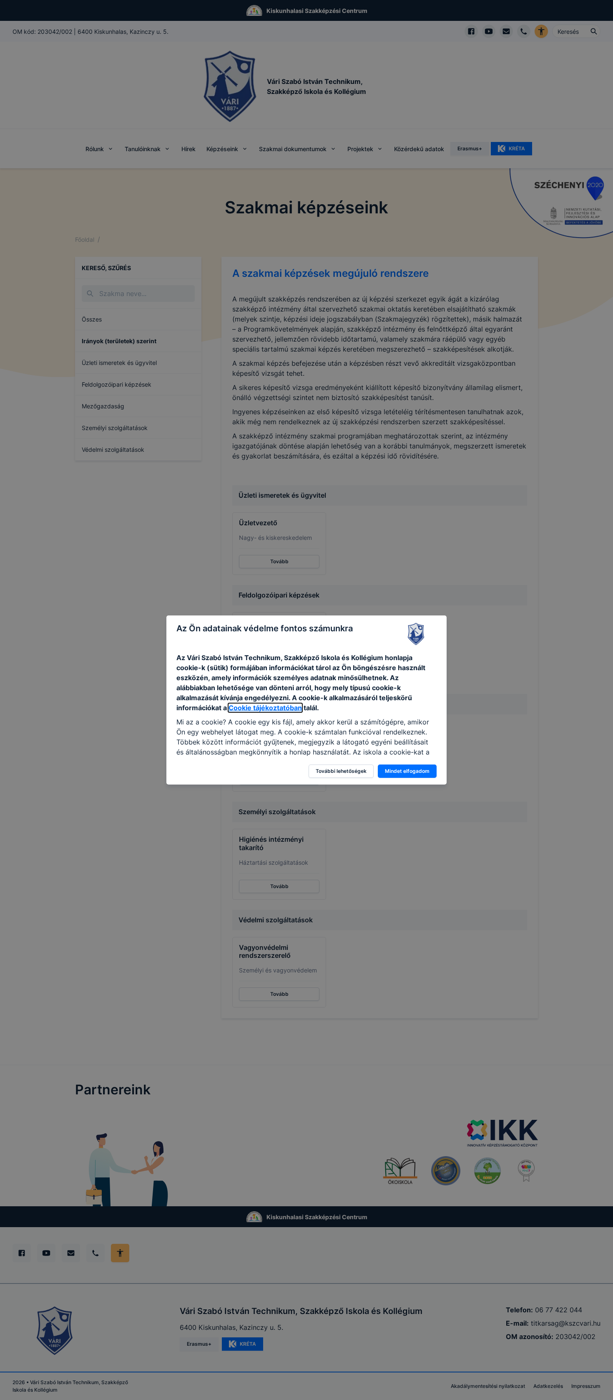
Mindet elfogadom (407, 771)
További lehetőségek (341, 771)
